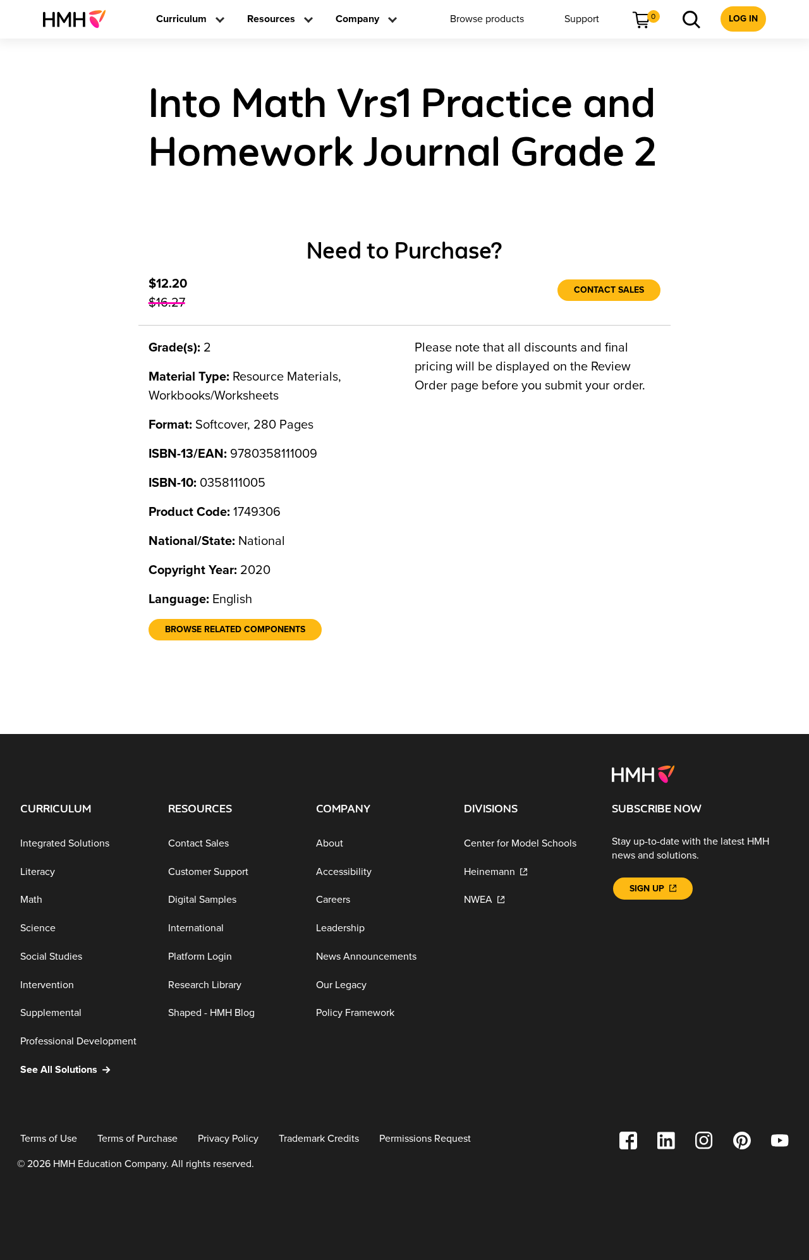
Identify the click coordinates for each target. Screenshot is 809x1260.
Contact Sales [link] (609, 289)
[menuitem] (79, 19)
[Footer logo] (643, 773)
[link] (79, 19)
